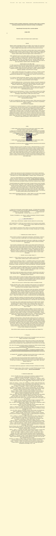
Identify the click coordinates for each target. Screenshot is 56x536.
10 (42, 179)
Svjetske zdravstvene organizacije (37, 178)
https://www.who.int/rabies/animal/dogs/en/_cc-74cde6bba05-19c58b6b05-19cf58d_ (27, 349)
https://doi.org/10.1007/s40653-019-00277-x (34, 421)
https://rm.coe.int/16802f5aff (34, 369)
